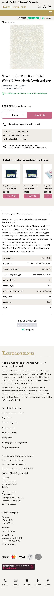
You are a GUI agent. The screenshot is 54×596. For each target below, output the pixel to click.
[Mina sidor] (44, 7)
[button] (39, 7)
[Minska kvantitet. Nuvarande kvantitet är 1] (6, 115)
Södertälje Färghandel (29, 2)
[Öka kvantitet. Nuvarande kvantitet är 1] (22, 115)
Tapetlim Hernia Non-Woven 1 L (30, 187)
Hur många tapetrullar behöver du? (24, 124)
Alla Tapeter (9, 22)
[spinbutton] (12, 115)
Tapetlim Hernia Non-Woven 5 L (10, 187)
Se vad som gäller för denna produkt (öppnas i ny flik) (28, 147)
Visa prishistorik (8, 110)
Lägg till (38, 115)
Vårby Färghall (10, 2)
